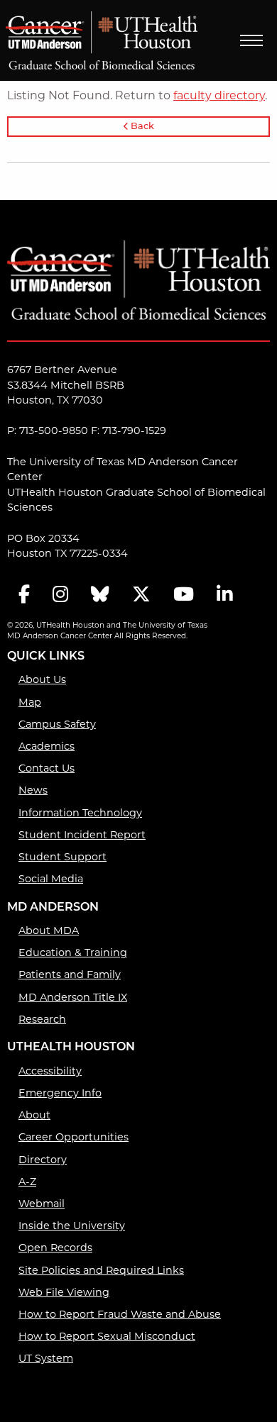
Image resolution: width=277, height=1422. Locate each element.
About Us (42, 679)
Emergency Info (60, 1093)
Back (141, 126)
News (33, 790)
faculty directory (219, 95)
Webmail (41, 1203)
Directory (42, 1159)
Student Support (62, 856)
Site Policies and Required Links (101, 1270)
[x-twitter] (141, 595)
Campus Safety (57, 724)
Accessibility (50, 1071)
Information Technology (80, 812)
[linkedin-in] (224, 595)
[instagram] (60, 595)
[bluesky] (100, 595)
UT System (45, 1358)
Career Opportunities (73, 1137)
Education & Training (72, 952)
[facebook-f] (24, 595)
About (34, 1115)
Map (29, 702)
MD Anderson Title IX (72, 997)
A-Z (27, 1181)
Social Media (50, 878)
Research (42, 1019)
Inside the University (71, 1225)
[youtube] (183, 595)
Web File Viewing (63, 1292)
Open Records (55, 1247)
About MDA (48, 930)
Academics (46, 746)
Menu (251, 40)
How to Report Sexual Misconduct (106, 1336)
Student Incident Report (82, 834)
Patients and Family (69, 974)
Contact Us (46, 768)
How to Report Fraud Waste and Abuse (119, 1314)
